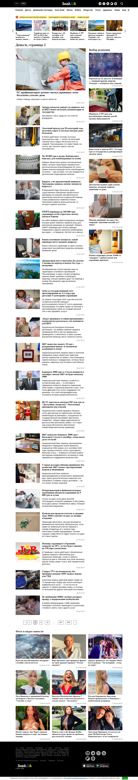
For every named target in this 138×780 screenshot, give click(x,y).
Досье (28, 10)
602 (68, 622)
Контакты (60, 760)
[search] (122, 4)
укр (17, 4)
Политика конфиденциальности (27, 760)
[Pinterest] (115, 3)
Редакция (51, 760)
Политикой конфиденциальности (75, 778)
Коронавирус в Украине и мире (62, 17)
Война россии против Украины (33, 17)
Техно (98, 10)
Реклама (43, 760)
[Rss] (107, 3)
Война (78, 10)
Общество (88, 10)
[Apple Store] (89, 765)
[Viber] (104, 3)
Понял (125, 778)
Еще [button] (124, 10)
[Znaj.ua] (69, 3)
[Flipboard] (111, 3)
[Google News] (104, 753)
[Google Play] (103, 765)
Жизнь (70, 10)
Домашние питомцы (43, 10)
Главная (19, 10)
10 (47, 622)
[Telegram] (100, 3)
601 (60, 622)
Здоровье (107, 10)
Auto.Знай (59, 10)
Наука (117, 10)
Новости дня (83, 17)
